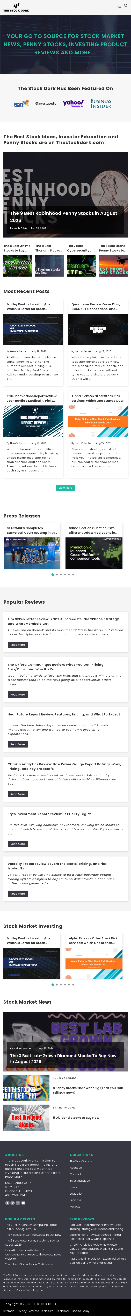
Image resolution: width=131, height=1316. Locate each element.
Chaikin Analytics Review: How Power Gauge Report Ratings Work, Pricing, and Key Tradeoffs (64, 766)
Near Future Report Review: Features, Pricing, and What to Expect (64, 714)
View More (65, 488)
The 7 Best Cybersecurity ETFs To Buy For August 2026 (79, 248)
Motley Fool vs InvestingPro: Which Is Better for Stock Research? (28, 306)
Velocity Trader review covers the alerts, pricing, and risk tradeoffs (57, 866)
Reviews (75, 1207)
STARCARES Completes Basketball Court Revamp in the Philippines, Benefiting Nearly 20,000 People (32, 530)
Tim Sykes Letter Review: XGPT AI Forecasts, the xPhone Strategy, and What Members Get (64, 621)
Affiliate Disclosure (41, 1311)
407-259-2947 (16, 1195)
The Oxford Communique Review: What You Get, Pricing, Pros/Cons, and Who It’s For (56, 666)
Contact (75, 1174)
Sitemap (8, 1311)
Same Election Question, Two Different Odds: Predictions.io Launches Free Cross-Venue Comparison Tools (92, 530)
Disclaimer (62, 1311)
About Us (76, 1168)
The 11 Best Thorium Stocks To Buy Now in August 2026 (47, 248)
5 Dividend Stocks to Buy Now (76, 1117)
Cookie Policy (80, 1311)
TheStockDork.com (82, 1161)
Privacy (22, 1311)
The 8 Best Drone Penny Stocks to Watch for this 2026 (112, 248)
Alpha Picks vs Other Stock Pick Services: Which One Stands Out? (97, 398)
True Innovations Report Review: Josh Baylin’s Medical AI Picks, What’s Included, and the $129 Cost (32, 398)
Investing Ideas (80, 1181)
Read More (17, 645)
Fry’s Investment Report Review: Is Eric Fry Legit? (49, 814)
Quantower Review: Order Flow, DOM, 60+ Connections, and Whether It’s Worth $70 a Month (96, 306)
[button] (53, 574)
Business (75, 1200)
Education (76, 1194)
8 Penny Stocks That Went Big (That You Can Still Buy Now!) (88, 1090)
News (73, 1187)
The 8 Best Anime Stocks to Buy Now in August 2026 (16, 248)
